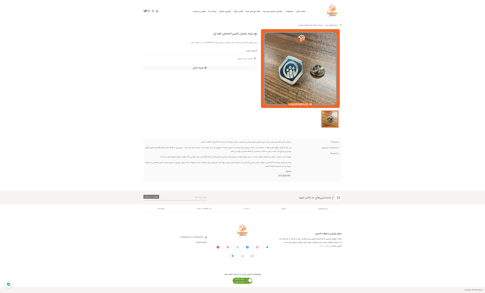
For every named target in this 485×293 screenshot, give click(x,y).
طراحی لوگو (238, 11)
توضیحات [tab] (334, 142)
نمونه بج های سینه (253, 11)
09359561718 (185, 237)
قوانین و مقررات (199, 11)
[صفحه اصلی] (341, 25)
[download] (242, 281)
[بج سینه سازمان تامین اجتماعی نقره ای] (242, 232)
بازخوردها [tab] (334, 153)
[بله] (232, 256)
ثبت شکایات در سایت (204, 208)
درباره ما (246, 208)
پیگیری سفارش (225, 11)
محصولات (289, 11)
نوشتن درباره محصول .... (244, 58)
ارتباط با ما (212, 11)
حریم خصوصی (323, 208)
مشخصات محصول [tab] (330, 147)
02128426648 (198, 237)
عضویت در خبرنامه (151, 196)
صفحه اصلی (300, 11)
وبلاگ (284, 208)
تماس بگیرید (250, 50)
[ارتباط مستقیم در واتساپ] (242, 256)
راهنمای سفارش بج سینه (272, 11)
